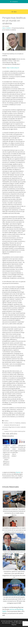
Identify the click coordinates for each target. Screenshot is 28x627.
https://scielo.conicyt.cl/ (13, 67)
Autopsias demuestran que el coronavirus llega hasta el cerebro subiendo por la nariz (14, 427)
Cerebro (8, 28)
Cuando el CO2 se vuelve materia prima (14, 431)
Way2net (18, 472)
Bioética (6, 423)
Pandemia (17, 423)
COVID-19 (11, 423)
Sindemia (23, 423)
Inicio (3, 28)
